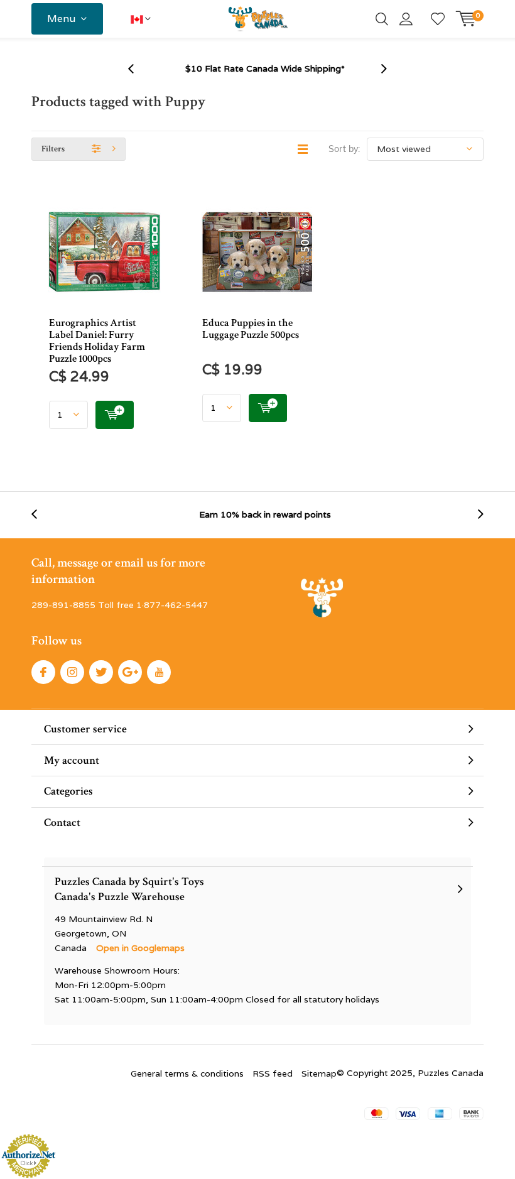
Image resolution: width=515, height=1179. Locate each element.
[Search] (382, 19)
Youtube (159, 672)
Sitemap (319, 1073)
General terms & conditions (187, 1073)
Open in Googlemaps (140, 948)
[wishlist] (438, 19)
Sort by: (344, 149)
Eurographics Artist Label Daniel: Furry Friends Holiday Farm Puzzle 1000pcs (97, 341)
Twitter (101, 672)
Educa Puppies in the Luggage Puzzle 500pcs (250, 329)
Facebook (43, 672)
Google (130, 672)
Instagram (72, 672)
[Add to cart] (114, 415)
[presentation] (137, 69)
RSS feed (272, 1073)
